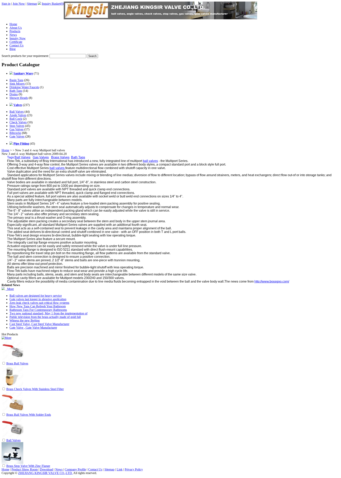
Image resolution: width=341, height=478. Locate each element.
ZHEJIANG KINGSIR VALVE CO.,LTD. (45, 473)
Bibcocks (15, 133)
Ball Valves (16, 111)
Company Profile (75, 469)
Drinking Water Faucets (24, 87)
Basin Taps (16, 80)
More (10, 289)
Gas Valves (16, 129)
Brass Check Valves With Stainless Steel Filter (35, 389)
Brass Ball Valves (17, 363)
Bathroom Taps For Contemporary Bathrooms (38, 310)
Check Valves (18, 122)
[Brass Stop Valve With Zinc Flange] (12, 462)
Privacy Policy (134, 469)
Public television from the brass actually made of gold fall (45, 317)
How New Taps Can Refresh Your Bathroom (37, 306)
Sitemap (32, 3)
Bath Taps (15, 90)
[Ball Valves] (12, 437)
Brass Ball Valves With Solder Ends (28, 414)
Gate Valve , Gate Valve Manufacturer (33, 327)
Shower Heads (18, 98)
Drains (13, 94)
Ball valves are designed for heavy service (35, 295)
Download (46, 469)
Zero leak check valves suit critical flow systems (39, 302)
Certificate (15, 42)
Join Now (19, 3)
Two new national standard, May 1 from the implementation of (48, 313)
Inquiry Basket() (53, 3)
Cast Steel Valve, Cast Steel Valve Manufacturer (39, 324)
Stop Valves (16, 125)
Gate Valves (16, 136)
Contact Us (16, 45)
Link (120, 469)
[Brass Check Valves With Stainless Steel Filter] (12, 386)
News (13, 34)
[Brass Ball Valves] (12, 360)
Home (13, 24)
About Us (15, 27)
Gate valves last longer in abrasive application (37, 299)
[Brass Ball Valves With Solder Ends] (12, 411)
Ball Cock (15, 118)
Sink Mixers (17, 83)
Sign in (6, 3)
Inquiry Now (17, 38)
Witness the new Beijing (24, 320)
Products (14, 31)
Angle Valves (17, 115)
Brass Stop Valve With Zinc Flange (28, 466)
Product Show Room (24, 469)
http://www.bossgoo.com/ (271, 281)
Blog (12, 49)
